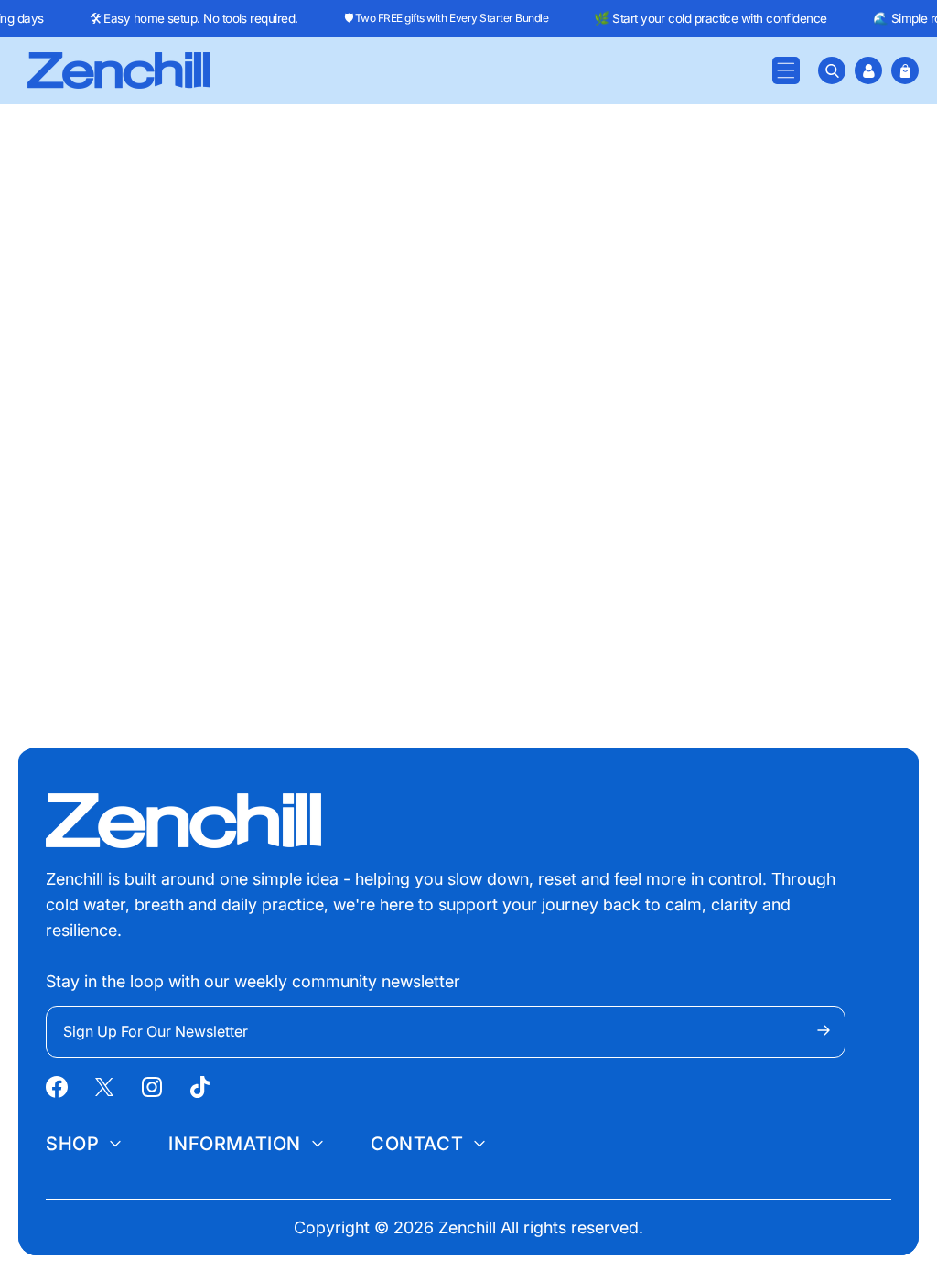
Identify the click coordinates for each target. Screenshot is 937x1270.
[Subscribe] (823, 1030)
